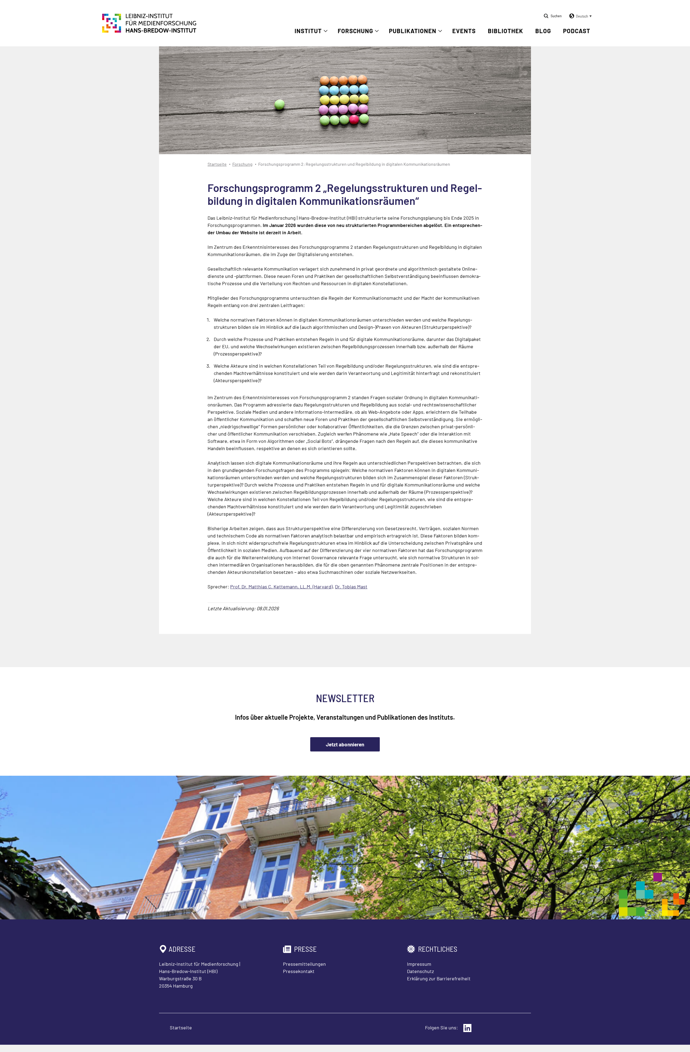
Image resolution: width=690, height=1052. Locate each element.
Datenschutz (420, 971)
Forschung (355, 30)
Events (464, 30)
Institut (308, 30)
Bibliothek (505, 30)
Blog (543, 30)
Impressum (419, 964)
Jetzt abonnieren (345, 744)
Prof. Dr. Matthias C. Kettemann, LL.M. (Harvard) (281, 586)
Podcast (576, 30)
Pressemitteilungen (304, 964)
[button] (579, 16)
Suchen (556, 15)
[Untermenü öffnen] (325, 31)
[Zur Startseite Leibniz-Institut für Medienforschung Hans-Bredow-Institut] (149, 31)
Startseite (217, 164)
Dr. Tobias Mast (351, 586)
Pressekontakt (299, 971)
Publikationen (412, 30)
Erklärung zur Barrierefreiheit (439, 978)
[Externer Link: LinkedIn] (467, 1028)
